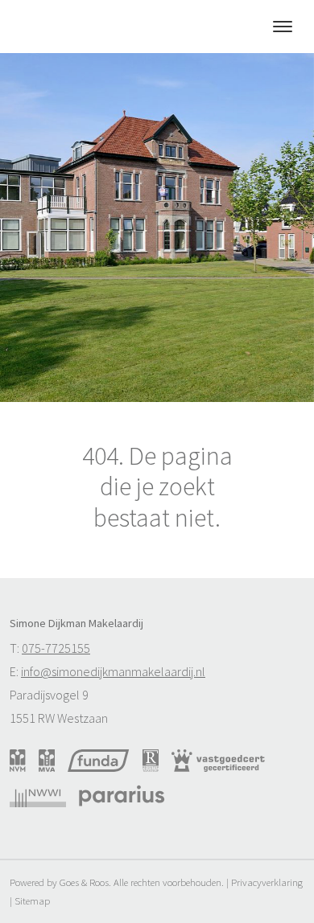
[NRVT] (151, 760)
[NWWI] (38, 796)
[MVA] (47, 760)
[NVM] (18, 760)
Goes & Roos (84, 882)
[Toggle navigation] (282, 26)
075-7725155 (56, 648)
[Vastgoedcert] (218, 760)
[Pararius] (121, 796)
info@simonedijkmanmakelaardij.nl (113, 671)
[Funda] (98, 760)
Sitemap (32, 900)
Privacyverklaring (267, 882)
